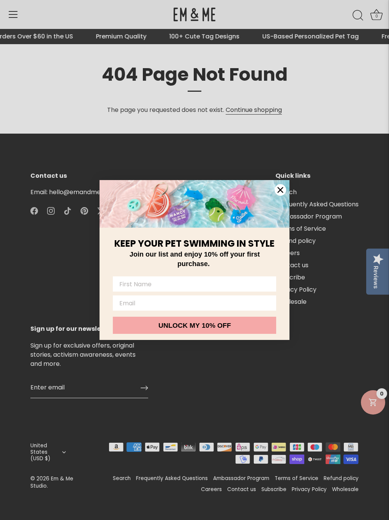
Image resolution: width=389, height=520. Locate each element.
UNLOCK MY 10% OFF (194, 325)
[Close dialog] (280, 190)
